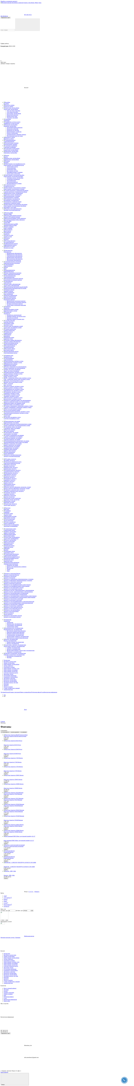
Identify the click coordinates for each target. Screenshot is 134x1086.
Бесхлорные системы (12, 170)
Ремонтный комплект (12, 115)
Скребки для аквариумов (13, 647)
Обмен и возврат (24, 692)
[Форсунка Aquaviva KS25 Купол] (68, 740)
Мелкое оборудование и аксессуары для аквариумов (20, 650)
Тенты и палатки (8, 686)
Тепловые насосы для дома (11, 682)
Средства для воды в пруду (11, 672)
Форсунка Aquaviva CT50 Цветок (12, 771)
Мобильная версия (29, 936)
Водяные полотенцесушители (15, 303)
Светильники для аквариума (14, 625)
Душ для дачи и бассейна (13, 110)
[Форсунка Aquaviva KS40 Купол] (68, 749)
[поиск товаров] (27, 24)
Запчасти (6, 685)
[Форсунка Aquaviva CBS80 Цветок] (68, 784)
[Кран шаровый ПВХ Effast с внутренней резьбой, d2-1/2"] (68, 836)
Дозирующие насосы (12, 166)
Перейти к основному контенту (9, 1)
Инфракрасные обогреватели (14, 254)
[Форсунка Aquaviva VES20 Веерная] (68, 804)
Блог (30, 692)
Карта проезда (4, 1072)
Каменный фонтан (9, 858)
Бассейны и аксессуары (10, 661)
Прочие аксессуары (12, 116)
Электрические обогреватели (14, 256)
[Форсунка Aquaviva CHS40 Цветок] (68, 830)
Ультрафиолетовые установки (15, 172)
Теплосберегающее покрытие (14, 127)
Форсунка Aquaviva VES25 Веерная (13, 811)
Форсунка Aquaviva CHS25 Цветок (13, 826)
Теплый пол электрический (14, 315)
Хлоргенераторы (11, 168)
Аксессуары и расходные (13, 173)
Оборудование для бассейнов (11, 664)
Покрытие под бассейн (13, 130)
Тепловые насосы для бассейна (15, 178)
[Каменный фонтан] (68, 856)
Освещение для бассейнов (11, 677)
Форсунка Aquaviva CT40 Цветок (12, 762)
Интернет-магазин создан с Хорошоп (10, 937)
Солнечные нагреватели (13, 179)
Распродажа (7, 660)
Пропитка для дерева (12, 565)
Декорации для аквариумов (14, 652)
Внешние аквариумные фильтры (15, 633)
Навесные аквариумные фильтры (15, 632)
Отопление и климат (9, 667)
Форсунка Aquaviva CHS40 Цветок (13, 832)
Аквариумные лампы (12, 626)
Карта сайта (7, 1001)
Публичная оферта (36, 692)
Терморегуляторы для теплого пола (16, 316)
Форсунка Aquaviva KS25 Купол (12, 745)
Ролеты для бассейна (12, 133)
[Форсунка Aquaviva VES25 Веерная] (68, 810)
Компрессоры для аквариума (14, 624)
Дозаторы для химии (12, 117)
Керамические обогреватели (14, 253)
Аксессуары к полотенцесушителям (16, 305)
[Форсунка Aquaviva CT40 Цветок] (68, 758)
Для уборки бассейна (12, 112)
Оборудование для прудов (11, 671)
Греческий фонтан (8, 852)
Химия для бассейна (9, 663)
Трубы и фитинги (8, 665)
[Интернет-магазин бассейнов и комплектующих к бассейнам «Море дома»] (4, 918)
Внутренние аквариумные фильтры (16, 631)
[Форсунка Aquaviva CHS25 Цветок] (68, 824)
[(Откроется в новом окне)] (3, 924)
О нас (42, 692)
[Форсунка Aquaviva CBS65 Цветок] (68, 775)
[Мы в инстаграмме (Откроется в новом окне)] (35, 75)
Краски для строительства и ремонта (16, 566)
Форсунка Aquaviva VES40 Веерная (13, 820)
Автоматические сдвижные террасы (16, 134)
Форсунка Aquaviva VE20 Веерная (13, 794)
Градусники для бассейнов (14, 113)
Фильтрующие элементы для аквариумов (18, 636)
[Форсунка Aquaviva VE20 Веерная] (68, 792)
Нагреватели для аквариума (14, 656)
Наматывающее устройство (14, 131)
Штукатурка (10, 568)
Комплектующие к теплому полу (15, 319)
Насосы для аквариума (13, 643)
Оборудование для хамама (11, 670)
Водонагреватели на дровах (14, 183)
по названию (24, 732)
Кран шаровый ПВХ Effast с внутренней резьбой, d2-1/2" (19, 840)
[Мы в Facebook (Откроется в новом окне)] (12, 75)
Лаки (8, 571)
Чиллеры (9, 657)
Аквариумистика (8, 689)
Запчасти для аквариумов (13, 649)
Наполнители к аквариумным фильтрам (17, 638)
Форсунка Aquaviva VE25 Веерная (13, 800)
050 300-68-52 (4, 16)
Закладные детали (8, 674)
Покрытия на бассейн (12, 129)
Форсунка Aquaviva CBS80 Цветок (13, 788)
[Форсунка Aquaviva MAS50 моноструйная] (68, 735)
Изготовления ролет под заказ (15, 136)
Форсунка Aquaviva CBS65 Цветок (13, 779)
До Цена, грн (19, 910)
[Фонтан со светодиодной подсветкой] (68, 845)
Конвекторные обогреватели (14, 257)
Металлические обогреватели (14, 259)
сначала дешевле (15, 732)
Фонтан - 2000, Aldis (9, 875)
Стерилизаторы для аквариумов (15, 635)
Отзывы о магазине (14, 692)
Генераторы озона (11, 169)
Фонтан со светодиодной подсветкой (13, 846)
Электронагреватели (12, 182)
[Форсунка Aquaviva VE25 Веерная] (68, 798)
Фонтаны (6, 684)
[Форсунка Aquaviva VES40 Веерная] (68, 816)
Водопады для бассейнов (10, 681)
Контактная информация (50, 692)
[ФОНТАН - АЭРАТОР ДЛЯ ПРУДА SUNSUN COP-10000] (68, 862)
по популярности (5, 732)
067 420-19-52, (28, 14)
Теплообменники (11, 180)
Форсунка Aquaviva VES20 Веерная (13, 805)
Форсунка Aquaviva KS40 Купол (12, 753)
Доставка (3, 692)
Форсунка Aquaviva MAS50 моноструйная (15, 736)
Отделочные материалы (10, 675)
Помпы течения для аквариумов (15, 642)
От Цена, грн (4, 910)
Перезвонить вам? (5, 17)
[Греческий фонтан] (68, 851)
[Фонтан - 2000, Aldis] (68, 871)
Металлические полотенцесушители (16, 302)
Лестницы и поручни (9, 678)
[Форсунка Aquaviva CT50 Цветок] (68, 766)
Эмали (8, 569)
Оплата (7, 692)
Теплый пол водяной (12, 317)
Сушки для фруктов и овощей (12, 688)
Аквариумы (10, 622)
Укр (5, 695)
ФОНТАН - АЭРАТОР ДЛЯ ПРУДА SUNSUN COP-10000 (19, 866)
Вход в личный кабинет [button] (10, 988)
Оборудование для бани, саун (11, 668)
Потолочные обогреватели (14, 260)
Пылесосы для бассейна (10, 679)
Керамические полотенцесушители (16, 301)
